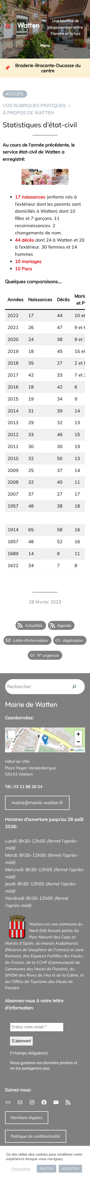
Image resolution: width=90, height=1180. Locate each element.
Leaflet (78, 750)
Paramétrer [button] (20, 1169)
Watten (28, 25)
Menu (45, 45)
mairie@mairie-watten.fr (37, 802)
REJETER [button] (46, 1169)
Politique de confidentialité (35, 1136)
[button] (45, 740)
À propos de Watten (28, 113)
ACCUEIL (14, 94)
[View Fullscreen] (12, 734)
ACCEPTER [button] (70, 1169)
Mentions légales (26, 1117)
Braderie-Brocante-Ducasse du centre (47, 68)
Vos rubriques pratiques (34, 105)
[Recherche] (74, 686)
